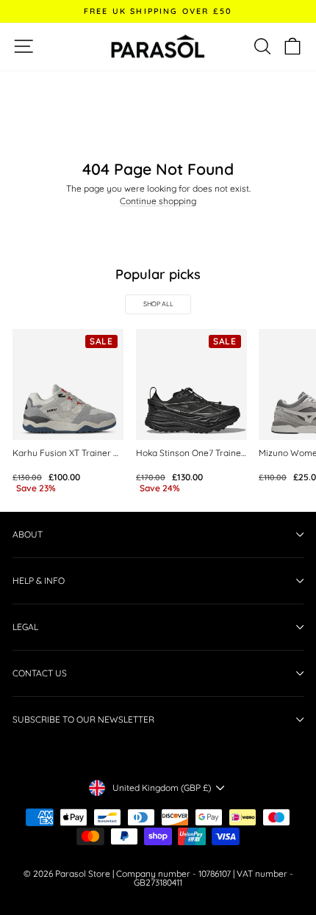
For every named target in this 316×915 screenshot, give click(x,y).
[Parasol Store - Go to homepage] (158, 46)
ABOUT (27, 534)
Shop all (158, 304)
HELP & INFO (38, 580)
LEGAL (25, 626)
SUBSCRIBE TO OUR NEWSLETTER (83, 719)
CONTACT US (39, 673)
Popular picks (158, 274)
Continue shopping (158, 201)
